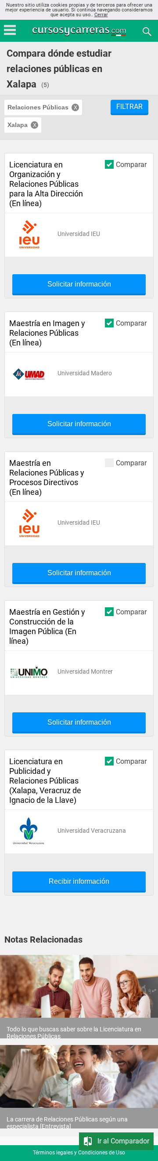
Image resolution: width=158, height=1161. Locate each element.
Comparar (131, 164)
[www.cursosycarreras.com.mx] (79, 31)
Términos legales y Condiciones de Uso (79, 1153)
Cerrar (101, 15)
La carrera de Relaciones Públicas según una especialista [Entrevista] (67, 1123)
